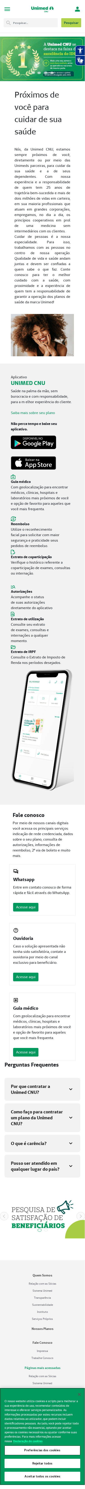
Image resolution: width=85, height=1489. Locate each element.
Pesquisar (71, 23)
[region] (42, 1436)
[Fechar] (79, 1394)
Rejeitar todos (42, 1463)
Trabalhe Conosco (42, 1358)
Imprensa (42, 1351)
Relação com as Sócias (42, 1283)
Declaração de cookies (27, 1441)
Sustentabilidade (42, 1304)
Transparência (42, 1297)
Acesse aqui (25, 907)
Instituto (42, 1311)
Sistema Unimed (42, 1290)
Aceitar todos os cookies (42, 1476)
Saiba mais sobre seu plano (33, 412)
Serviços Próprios (42, 1319)
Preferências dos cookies (42, 1450)
